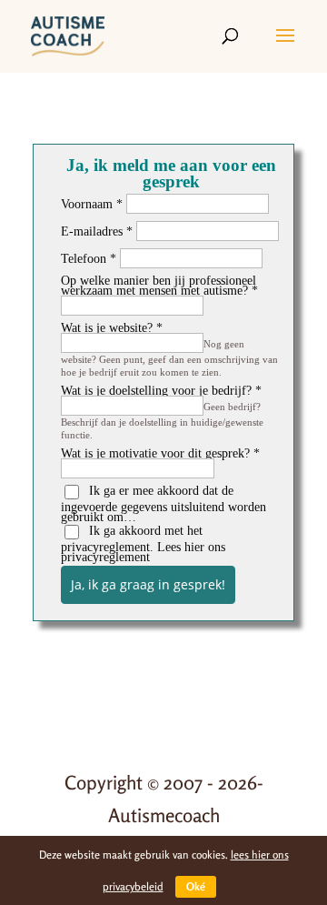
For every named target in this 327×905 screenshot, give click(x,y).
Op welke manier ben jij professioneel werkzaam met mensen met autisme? (158, 285)
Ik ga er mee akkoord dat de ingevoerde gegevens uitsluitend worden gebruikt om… (163, 504)
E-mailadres (92, 231)
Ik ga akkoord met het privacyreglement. (143, 544)
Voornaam (87, 204)
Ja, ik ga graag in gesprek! (148, 584)
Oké (195, 886)
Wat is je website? (107, 328)
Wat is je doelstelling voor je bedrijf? (156, 390)
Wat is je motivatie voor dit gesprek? (155, 453)
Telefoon (83, 259)
